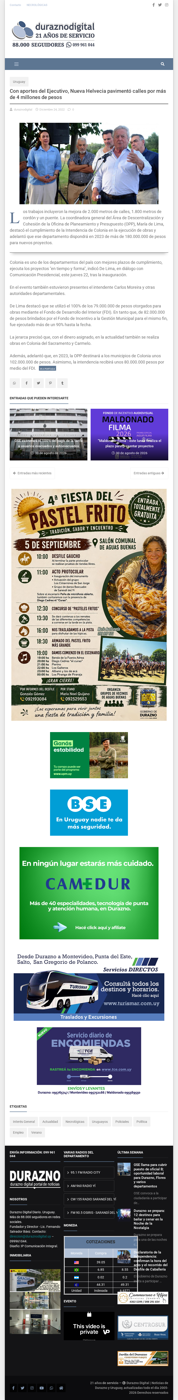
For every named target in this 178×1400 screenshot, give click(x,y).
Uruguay (19, 82)
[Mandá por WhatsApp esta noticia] (15, 383)
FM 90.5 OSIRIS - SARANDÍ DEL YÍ (92, 1212)
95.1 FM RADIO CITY (85, 1172)
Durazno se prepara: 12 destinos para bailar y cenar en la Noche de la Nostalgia (149, 1219)
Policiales (122, 1122)
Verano (36, 1132)
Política (142, 1122)
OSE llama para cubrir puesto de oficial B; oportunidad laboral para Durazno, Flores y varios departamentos (150, 1175)
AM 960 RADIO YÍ (82, 1186)
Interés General (24, 1122)
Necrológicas (75, 1122)
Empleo (18, 1132)
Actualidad (50, 1122)
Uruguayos (100, 1122)
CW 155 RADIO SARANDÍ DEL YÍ (92, 1199)
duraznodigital (23, 109)
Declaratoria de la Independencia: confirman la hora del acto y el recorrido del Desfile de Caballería (151, 1260)
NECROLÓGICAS (37, 5)
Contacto (16, 5)
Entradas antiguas (147, 473)
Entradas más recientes (34, 473)
